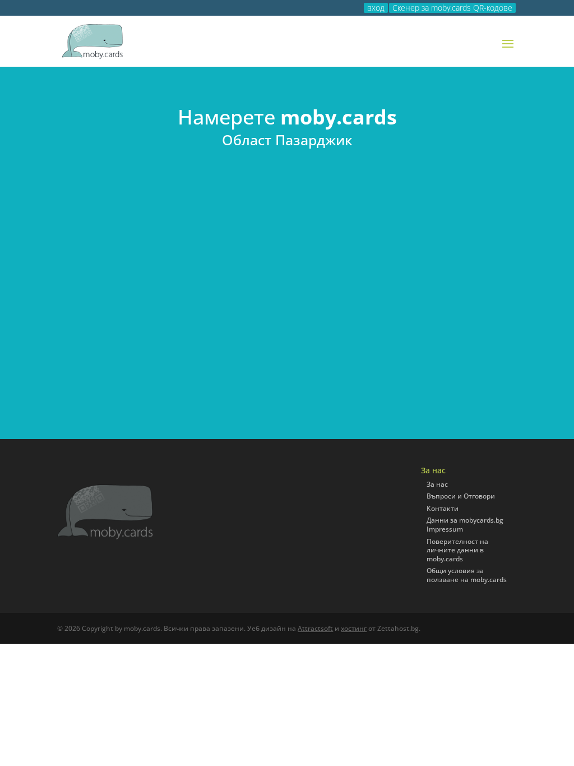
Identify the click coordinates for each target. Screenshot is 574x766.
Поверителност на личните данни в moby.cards (457, 550)
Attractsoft (315, 628)
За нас (437, 484)
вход (376, 8)
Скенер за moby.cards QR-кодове (452, 8)
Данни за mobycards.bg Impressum (465, 524)
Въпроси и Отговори (461, 496)
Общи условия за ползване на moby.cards (467, 575)
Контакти (443, 508)
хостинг (354, 628)
